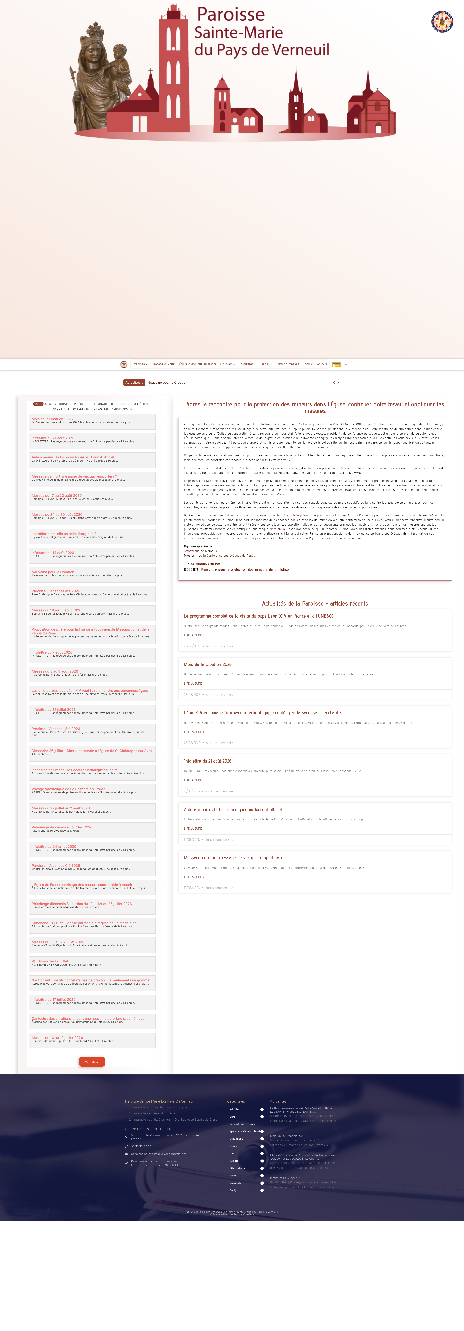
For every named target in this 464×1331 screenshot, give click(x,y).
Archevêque (192, 551)
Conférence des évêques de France (231, 555)
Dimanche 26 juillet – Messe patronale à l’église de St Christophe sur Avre (92, 751)
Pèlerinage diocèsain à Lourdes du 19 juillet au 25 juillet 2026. (82, 904)
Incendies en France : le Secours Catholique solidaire (75, 770)
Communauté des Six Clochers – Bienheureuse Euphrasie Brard (173, 1119)
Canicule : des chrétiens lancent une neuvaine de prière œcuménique (88, 1018)
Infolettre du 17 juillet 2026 (54, 999)
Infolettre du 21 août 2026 (53, 438)
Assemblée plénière (297, 515)
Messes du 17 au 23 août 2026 (57, 495)
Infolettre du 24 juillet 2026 (54, 846)
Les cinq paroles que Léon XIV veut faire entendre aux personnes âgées (90, 691)
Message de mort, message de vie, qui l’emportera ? (74, 476)
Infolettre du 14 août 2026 (53, 553)
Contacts (321, 364)
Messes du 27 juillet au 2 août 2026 (61, 808)
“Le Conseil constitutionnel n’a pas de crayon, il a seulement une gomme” (91, 980)
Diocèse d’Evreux (164, 364)
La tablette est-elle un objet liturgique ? (64, 534)
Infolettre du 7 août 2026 (52, 652)
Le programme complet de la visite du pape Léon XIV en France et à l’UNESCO (259, 616)
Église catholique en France (198, 364)
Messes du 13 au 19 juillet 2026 (57, 1038)
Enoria (307, 364)
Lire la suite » (194, 635)
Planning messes (287, 364)
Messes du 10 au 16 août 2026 (56, 610)
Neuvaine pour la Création (53, 572)
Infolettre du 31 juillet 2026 (54, 710)
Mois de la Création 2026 (52, 419)
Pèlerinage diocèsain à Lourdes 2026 (62, 827)
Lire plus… (126, 422)
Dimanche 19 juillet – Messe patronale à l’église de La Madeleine (84, 923)
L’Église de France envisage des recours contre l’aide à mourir (82, 885)
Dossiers (226, 364)
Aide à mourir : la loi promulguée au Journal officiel (73, 457)
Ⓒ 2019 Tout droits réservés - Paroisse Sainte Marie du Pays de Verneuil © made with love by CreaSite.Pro (232, 1213)
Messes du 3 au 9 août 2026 (55, 671)
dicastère (275, 529)
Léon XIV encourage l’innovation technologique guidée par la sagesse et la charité (262, 712)
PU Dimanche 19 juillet (50, 961)
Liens (264, 364)
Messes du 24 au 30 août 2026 (57, 514)
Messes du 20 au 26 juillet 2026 (58, 942)
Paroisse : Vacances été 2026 (170, 382)
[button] (338, 383)
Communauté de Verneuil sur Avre (152, 1113)
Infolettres (247, 364)
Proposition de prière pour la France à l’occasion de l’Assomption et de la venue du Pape (91, 631)
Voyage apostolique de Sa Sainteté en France (69, 789)
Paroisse (139, 364)
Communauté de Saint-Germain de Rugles (157, 1107)
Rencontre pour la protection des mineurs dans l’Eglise (245, 569)
